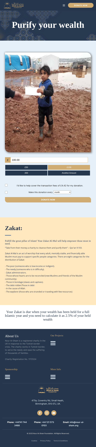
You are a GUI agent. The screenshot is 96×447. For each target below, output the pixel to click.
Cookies (34, 441)
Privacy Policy (45, 441)
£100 (69, 167)
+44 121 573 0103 (48, 424)
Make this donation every (41, 192)
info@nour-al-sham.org (76, 424)
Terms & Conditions (61, 441)
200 (26, 173)
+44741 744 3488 (20, 424)
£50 (26, 167)
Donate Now (81, 5)
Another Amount (69, 173)
